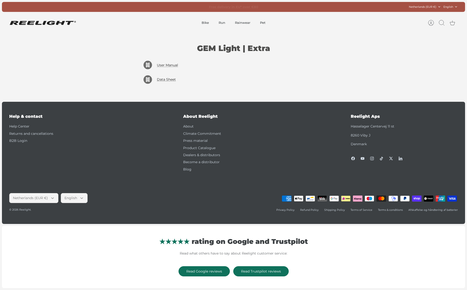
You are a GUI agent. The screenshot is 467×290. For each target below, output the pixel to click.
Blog (187, 169)
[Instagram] (372, 158)
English (448, 7)
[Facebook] (353, 158)
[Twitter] (391, 158)
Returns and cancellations (31, 133)
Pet (262, 23)
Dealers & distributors (201, 155)
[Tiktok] (381, 158)
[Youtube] (362, 158)
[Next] (300, 6)
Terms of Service (361, 210)
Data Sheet (166, 79)
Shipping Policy (334, 210)
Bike (205, 23)
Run (222, 23)
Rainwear (242, 23)
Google (253, 8)
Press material (195, 140)
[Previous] (166, 6)
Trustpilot (236, 8)
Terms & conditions (390, 210)
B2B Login (18, 140)
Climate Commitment (202, 133)
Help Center (19, 126)
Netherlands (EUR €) (422, 7)
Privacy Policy (285, 210)
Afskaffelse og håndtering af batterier (433, 210)
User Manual (167, 65)
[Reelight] (42, 23)
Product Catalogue (199, 148)
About (188, 126)
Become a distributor (201, 162)
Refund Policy (309, 210)
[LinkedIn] (400, 158)
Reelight (25, 209)
